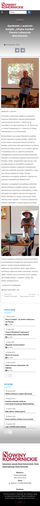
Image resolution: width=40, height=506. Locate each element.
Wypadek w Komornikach (15, 345)
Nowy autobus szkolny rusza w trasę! (19, 419)
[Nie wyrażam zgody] (36, 499)
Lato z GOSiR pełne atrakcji (15, 427)
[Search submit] (29, 12)
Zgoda (20, 502)
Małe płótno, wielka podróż (15, 411)
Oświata (20, 20)
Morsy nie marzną (12, 355)
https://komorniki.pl (20, 477)
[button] (17, 50)
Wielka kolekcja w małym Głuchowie (18, 394)
